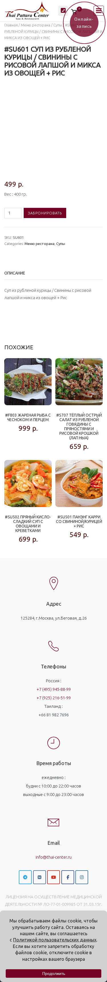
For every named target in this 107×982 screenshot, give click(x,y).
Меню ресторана (35, 25)
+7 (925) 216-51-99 (54, 697)
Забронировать (45, 213)
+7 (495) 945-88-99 (54, 689)
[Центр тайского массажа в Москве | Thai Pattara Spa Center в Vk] (39, 877)
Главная (11, 25)
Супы (57, 25)
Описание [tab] (14, 273)
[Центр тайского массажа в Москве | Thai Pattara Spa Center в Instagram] (81, 877)
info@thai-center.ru (54, 857)
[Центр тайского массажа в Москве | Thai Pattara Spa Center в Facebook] (67, 877)
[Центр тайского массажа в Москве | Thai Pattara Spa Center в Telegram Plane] (25, 877)
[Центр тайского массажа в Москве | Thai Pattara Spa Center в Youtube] (53, 877)
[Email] (54, 818)
